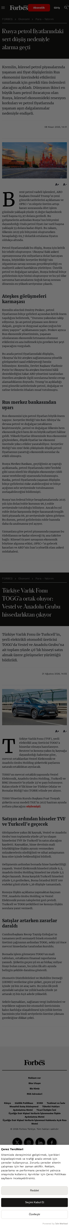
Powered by (55, 1223)
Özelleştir (34, 1214)
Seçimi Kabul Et (34, 1202)
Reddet (34, 1190)
